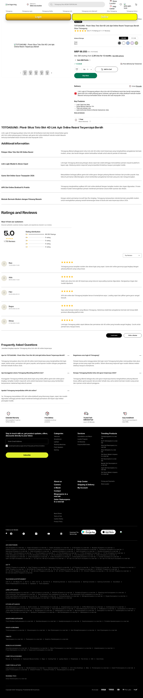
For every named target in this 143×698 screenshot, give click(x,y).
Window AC (62, 592)
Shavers (36, 630)
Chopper (70, 607)
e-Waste (57, 488)
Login (38, 16)
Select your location (36, 5)
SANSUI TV (15, 567)
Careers (57, 485)
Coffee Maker (92, 607)
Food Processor (17, 609)
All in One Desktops (76, 668)
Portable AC (85, 592)
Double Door (16, 598)
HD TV (84, 569)
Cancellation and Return (85, 436)
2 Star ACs (105, 555)
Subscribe (27, 455)
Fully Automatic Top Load (20, 594)
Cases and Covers (41, 650)
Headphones (69, 621)
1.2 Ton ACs (66, 553)
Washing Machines (59, 444)
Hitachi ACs (86, 549)
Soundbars (116, 582)
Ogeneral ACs (62, 551)
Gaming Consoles (89, 582)
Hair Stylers (58, 630)
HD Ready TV (17, 582)
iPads (34, 639)
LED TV (8, 582)
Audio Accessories (74, 582)
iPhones (39, 648)
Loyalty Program (83, 439)
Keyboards (16, 659)
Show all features (79, 113)
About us (58, 481)
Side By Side (62, 598)
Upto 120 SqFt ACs (18, 558)
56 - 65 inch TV (117, 571)
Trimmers (15, 630)
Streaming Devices (59, 582)
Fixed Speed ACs (84, 556)
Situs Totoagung (112, 11)
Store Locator (113, 2)
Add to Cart (108, 69)
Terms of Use (58, 516)
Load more (114, 335)
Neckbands (46, 621)
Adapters (103, 648)
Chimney (49, 607)
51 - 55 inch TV (92, 571)
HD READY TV (106, 569)
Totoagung (9, 11)
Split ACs (85, 551)
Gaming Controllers (103, 582)
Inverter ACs (109, 556)
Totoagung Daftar (47, 11)
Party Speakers (58, 447)
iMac (87, 668)
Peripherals (74, 659)
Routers (66, 670)
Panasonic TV (123, 567)
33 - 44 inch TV (42, 571)
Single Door (116, 596)
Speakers (33, 583)
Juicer (125, 609)
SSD (92, 659)
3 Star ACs (15, 556)
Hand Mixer (86, 609)
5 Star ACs (59, 556)
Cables (83, 648)
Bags (43, 659)
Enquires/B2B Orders (84, 444)
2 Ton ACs (15, 555)
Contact (57, 491)
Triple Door (39, 598)
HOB (106, 609)
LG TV (80, 567)
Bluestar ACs (102, 548)
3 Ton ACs (83, 555)
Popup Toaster (17, 612)
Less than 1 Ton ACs (19, 553)
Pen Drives (84, 659)
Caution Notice (58, 519)
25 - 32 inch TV (17, 571)
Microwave (84, 610)
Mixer (88, 612)
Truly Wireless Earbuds (19, 621)
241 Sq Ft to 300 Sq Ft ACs (115, 558)
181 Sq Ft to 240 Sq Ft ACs (82, 558)
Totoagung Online (132, 11)
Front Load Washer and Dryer (21, 596)
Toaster (124, 610)
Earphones (92, 621)
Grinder (43, 610)
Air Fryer (40, 609)
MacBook (35, 668)
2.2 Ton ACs (38, 555)
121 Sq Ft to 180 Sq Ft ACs (49, 558)
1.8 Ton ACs (113, 553)
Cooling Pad (52, 659)
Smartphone (57, 439)
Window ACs (108, 551)
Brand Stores (58, 513)
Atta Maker (15, 607)
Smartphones (16, 648)
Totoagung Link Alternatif (89, 11)
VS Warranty (81, 442)
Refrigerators (92, 596)
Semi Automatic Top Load (52, 594)
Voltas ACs (36, 548)
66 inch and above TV (19, 573)
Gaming (56, 450)
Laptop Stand (63, 659)
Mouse (8, 659)
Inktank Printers (35, 670)
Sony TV (100, 567)
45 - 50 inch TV (67, 571)
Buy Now (86, 75)
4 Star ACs (37, 556)
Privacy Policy (58, 521)
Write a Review (132, 335)
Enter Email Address (15, 441)
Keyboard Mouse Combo (31, 659)
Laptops (56, 442)
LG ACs (80, 548)
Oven (105, 610)
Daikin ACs (59, 548)
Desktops (64, 668)
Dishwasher (69, 596)
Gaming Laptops (53, 668)
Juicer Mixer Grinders (19, 610)
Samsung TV (58, 567)
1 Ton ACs (44, 553)
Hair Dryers (107, 630)
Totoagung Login (27, 11)
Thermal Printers (48, 670)
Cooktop (115, 607)
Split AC (40, 592)
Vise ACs (15, 548)
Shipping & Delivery (86, 485)
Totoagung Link (67, 11)
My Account (83, 488)
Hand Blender (62, 609)
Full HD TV (46, 582)
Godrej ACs (15, 549)
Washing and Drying (111, 592)
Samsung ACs (16, 551)
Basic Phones (61, 648)
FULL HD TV (63, 569)
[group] (123, 38)
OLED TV (15, 569)
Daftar (104, 16)
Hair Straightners (82, 630)
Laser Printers (16, 670)
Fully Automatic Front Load (85, 594)
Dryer (48, 596)
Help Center (112, 7)
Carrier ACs (63, 549)
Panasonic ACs (110, 549)
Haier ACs (39, 551)
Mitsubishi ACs (39, 549)
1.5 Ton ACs (90, 553)
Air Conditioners (17, 592)
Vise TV (37, 567)
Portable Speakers (116, 621)
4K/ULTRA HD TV (38, 569)
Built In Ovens (32, 607)
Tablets (14, 639)
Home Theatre (16, 583)
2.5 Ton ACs (61, 555)
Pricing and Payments (108, 481)
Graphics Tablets (56, 639)
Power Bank (16, 650)
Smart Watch (16, 678)
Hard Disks (100, 659)
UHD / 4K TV (36, 582)
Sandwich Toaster (43, 612)
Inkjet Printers (122, 668)
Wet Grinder (68, 612)
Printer (100, 668)
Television (57, 436)
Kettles (63, 610)
